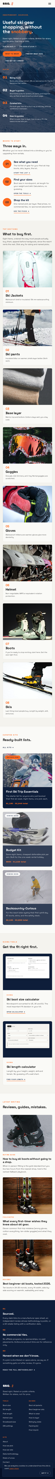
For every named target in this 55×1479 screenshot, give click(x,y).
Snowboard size (9, 1422)
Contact (6, 1462)
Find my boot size (34, 54)
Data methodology (10, 1454)
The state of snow (27, 46)
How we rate (8, 1450)
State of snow (9, 1458)
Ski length (7, 1409)
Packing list (33, 1426)
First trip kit (33, 1430)
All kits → (8, 747)
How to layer (34, 1418)
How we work (9, 46)
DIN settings (8, 1426)
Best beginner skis (36, 1409)
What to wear (12, 54)
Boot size (7, 1405)
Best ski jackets (35, 1405)
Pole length (7, 1414)
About (5, 1441)
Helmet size (8, 1418)
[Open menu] (49, 3)
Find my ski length (14, 61)
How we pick (8, 1446)
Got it (45, 1473)
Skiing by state (35, 1422)
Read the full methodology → (19, 1370)
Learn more (14, 1468)
